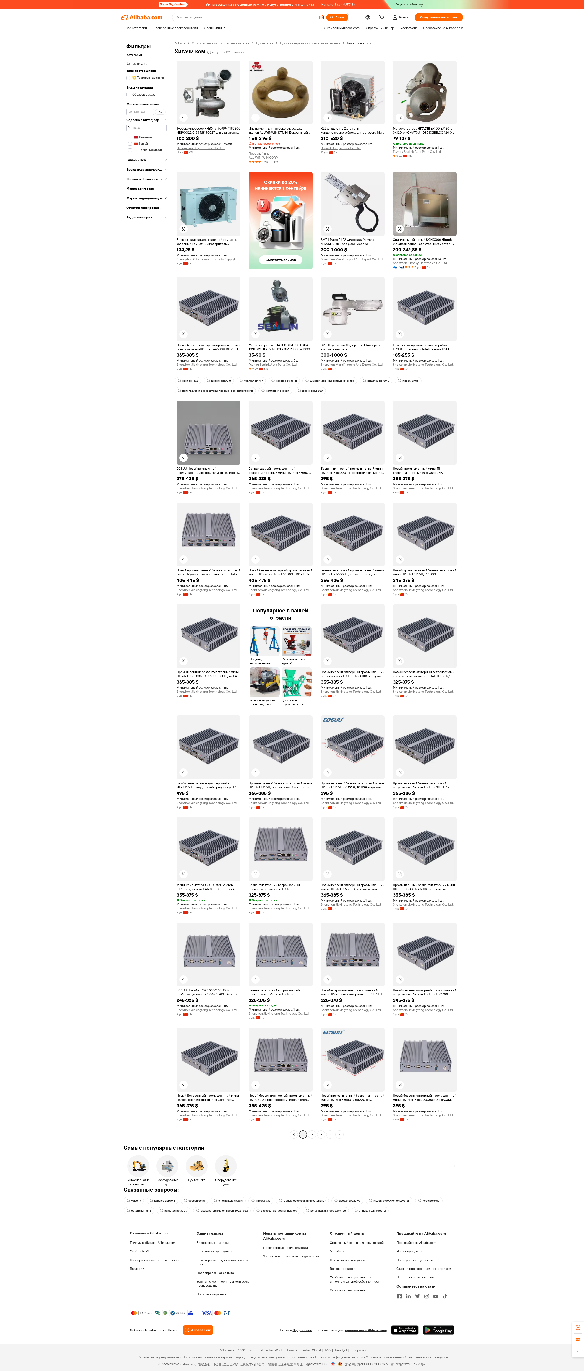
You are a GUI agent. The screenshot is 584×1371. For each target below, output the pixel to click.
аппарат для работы (372, 1210)
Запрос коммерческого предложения (291, 1256)
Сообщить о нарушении (347, 1290)
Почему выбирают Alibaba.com (152, 1242)
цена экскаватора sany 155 (328, 1210)
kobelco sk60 (431, 1200)
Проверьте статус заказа (414, 1260)
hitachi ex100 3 (221, 380)
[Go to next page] (339, 1134)
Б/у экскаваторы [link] (359, 43)
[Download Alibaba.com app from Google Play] (438, 1330)
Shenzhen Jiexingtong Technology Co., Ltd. (207, 364)
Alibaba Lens (154, 1330)
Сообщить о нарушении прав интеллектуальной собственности (355, 1279)
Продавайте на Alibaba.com (416, 1242)
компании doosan (277, 390)
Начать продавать (409, 1251)
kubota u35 (263, 1200)
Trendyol (340, 1350)
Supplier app (302, 1330)
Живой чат (337, 1251)
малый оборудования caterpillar (305, 1200)
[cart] (382, 18)
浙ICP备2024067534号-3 (408, 1364)
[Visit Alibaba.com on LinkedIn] (408, 1296)
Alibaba (180, 43)
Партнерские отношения (415, 1277)
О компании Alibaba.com (149, 1233)
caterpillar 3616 (141, 1210)
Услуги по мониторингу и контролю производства (223, 1283)
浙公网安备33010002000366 (366, 1364)
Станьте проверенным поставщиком (423, 1268)
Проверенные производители (285, 1247)
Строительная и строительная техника (220, 43)
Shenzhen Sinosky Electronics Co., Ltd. (420, 263)
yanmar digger (253, 380)
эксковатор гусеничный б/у (279, 1210)
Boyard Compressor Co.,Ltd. (341, 148)
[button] (321, 17)
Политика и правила (211, 1294)
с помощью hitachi (230, 1200)
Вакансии (137, 1268)
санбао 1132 (190, 380)
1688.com (245, 1350)
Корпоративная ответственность (154, 1260)
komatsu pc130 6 (378, 380)
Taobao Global (311, 1350)
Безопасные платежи (213, 1242)
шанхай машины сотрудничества (332, 380)
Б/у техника (264, 43)
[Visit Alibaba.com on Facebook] (399, 1296)
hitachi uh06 (410, 380)
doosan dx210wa (349, 1200)
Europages (358, 1350)
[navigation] (146, 589)
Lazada (292, 1350)
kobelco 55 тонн (286, 380)
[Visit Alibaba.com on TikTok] (445, 1296)
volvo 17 (136, 1200)
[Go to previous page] (294, 1134)
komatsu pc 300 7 (176, 1210)
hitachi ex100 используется (391, 1200)
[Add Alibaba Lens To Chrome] (198, 1330)
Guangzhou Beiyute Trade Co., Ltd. (201, 148)
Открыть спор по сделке (348, 1260)
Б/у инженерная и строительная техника (310, 43)
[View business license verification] (333, 1364)
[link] (578, 1328)
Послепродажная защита (215, 1273)
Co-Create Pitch (141, 1251)
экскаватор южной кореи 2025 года (224, 1210)
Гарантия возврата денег (215, 1251)
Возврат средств (342, 1268)
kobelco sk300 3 (164, 1200)
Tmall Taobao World (269, 1350)
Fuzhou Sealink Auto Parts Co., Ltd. (417, 151)
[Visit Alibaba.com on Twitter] (417, 1296)
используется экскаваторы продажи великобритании (217, 390)
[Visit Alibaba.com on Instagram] (426, 1296)
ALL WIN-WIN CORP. (263, 157)
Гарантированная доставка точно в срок (222, 1262)
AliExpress (227, 1350)
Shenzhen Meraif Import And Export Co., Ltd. (352, 259)
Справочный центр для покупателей (357, 1242)
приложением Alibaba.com (366, 1330)
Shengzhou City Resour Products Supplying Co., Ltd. (208, 259)
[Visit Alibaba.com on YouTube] (435, 1296)
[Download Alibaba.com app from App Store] (405, 1330)
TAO (328, 1350)
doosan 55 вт (196, 1200)
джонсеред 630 (312, 390)
